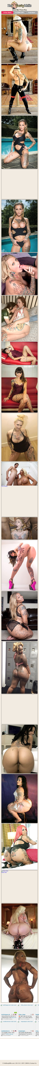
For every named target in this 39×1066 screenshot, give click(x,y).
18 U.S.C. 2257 (20, 1063)
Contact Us (33, 1063)
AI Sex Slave (7, 12)
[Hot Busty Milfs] (19, 5)
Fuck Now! (31, 12)
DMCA (27, 1063)
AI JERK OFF (19, 12)
